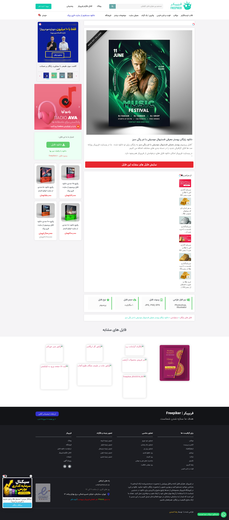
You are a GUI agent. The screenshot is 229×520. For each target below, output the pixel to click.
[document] (114, 260)
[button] (80, 225)
